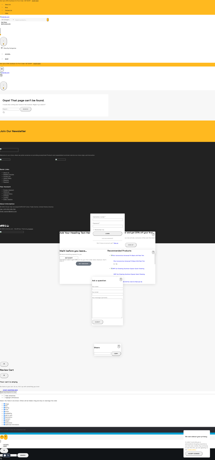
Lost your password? (107, 238)
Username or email (102, 217)
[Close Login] (4, 364)
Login (107, 233)
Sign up (116, 243)
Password (99, 223)
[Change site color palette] (6, 455)
